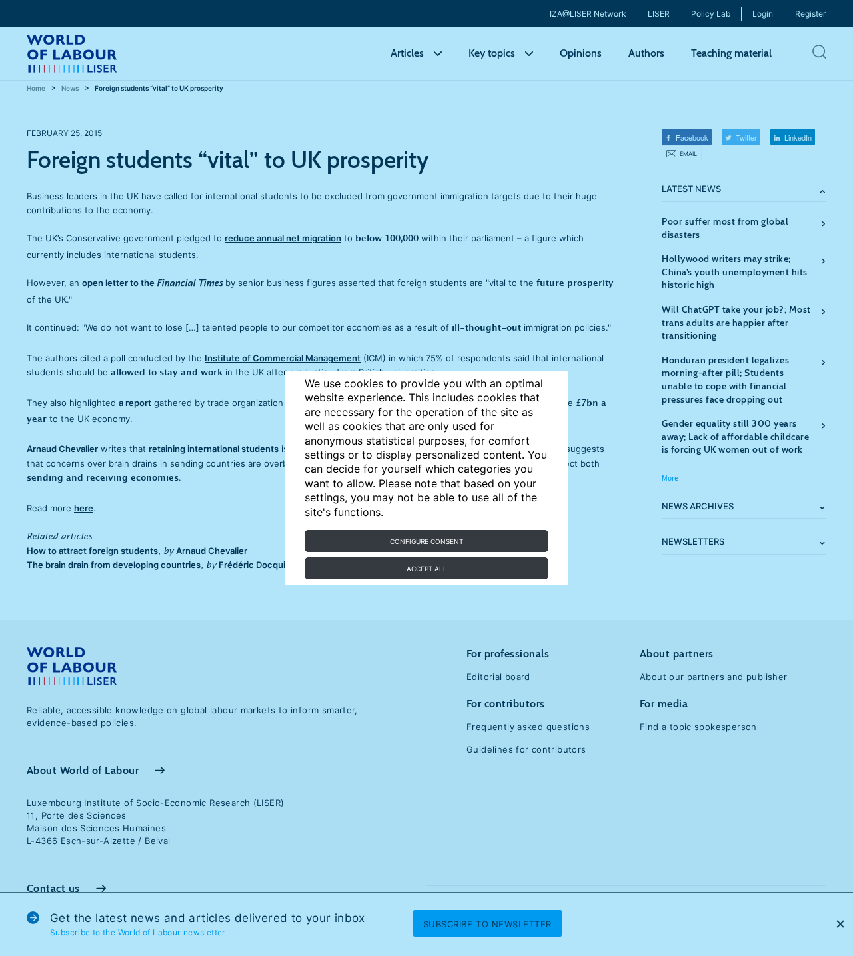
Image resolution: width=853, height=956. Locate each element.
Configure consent (426, 541)
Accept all (427, 569)
